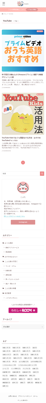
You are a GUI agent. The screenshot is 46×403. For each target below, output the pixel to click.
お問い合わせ (12, 396)
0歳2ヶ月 (16, 347)
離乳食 (38, 382)
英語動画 (9, 252)
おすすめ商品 (36, 361)
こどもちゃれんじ (12, 298)
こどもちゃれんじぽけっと (27, 365)
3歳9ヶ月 (38, 358)
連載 (22, 382)
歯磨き (22, 379)
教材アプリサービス (12, 247)
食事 (5, 386)
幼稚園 (13, 375)
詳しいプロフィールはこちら (14, 216)
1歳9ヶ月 (36, 351)
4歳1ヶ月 (6, 361)
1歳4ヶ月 (16, 351)
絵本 (15, 382)
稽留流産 (6, 382)
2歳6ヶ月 (34, 354)
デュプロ (26, 368)
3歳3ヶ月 (17, 358)
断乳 (32, 375)
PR (15, 361)
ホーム (35, 396)
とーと (6, 368)
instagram (23, 222)
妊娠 (35, 368)
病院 (29, 379)
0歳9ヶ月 (26, 347)
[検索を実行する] (42, 173)
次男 (14, 379)
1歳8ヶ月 (26, 351)
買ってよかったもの (12, 279)
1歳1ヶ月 (6, 351)
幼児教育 (8, 293)
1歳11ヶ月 (7, 354)
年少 (5, 375)
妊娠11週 (16, 372)
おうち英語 (9, 243)
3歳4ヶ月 (28, 358)
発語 (37, 379)
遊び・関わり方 (11, 284)
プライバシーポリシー (25, 396)
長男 (30, 382)
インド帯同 (15, 368)
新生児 (6, 379)
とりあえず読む (31, 9)
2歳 (15, 354)
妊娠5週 (6, 372)
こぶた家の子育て (11, 261)
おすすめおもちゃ (11, 257)
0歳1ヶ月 (6, 347)
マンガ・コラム (11, 266)
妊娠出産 (9, 270)
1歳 (35, 347)
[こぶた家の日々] (23, 3)
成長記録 (9, 275)
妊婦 (36, 372)
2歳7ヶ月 (7, 358)
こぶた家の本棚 (10, 288)
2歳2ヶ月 (24, 354)
